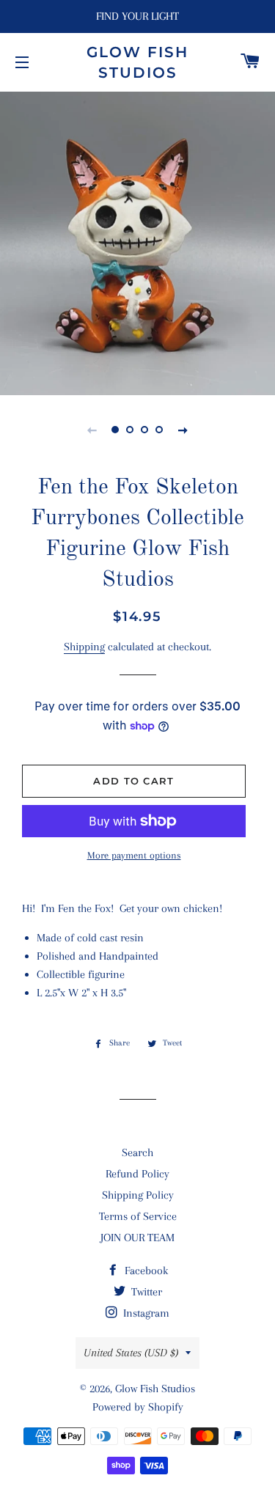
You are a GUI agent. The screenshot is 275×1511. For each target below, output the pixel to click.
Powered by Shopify (137, 1406)
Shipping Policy (138, 1195)
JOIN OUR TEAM (137, 1237)
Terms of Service (138, 1216)
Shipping (84, 646)
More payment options (134, 855)
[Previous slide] (92, 429)
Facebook (145, 1270)
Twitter (145, 1291)
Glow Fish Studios (137, 62)
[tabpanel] (137, 241)
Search (137, 1152)
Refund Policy (137, 1173)
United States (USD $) (131, 1352)
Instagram (144, 1313)
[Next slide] (183, 429)
